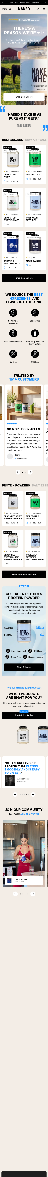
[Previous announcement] (3, 2)
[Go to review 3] (25, 472)
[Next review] (30, 472)
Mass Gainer (33, 261)
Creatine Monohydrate (12, 262)
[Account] (38, 9)
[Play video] (37, 824)
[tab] (12, 139)
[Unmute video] (41, 824)
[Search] (10, 9)
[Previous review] (18, 472)
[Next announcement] (45, 2)
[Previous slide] (15, 894)
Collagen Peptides (32, 219)
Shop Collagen (24, 667)
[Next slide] (32, 894)
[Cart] (44, 9)
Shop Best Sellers (24, 97)
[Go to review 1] (22, 472)
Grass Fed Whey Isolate (11, 219)
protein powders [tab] (16, 485)
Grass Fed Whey (10, 176)
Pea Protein (33, 175)
